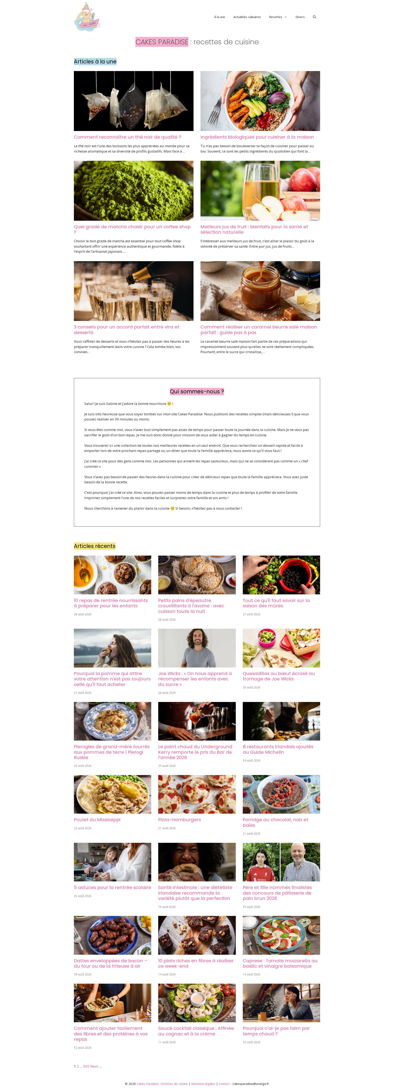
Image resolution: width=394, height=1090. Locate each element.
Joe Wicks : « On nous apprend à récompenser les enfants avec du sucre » (195, 679)
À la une (219, 17)
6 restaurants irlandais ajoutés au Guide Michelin (278, 749)
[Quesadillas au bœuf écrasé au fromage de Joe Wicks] (281, 664)
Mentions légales (203, 1084)
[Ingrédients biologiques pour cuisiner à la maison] (260, 128)
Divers (300, 17)
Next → (96, 1066)
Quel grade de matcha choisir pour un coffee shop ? (132, 229)
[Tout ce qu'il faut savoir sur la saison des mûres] (281, 591)
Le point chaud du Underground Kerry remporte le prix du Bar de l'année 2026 (195, 752)
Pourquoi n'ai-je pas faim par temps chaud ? (276, 1031)
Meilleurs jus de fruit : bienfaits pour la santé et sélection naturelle (254, 229)
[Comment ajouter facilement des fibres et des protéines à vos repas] (112, 1019)
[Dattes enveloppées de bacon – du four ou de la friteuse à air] (112, 952)
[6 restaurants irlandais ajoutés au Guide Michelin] (281, 738)
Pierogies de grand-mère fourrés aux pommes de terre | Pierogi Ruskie (112, 752)
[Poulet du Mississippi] (112, 811)
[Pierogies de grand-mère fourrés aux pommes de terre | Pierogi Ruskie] (112, 738)
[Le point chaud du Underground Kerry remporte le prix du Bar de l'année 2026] (197, 738)
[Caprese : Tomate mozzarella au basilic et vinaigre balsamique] (281, 952)
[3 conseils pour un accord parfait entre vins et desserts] (134, 318)
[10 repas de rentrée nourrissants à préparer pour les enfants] (112, 591)
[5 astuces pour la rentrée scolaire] (112, 878)
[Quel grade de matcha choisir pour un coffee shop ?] (134, 218)
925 (86, 1066)
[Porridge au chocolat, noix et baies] (281, 811)
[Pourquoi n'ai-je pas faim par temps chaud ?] (281, 1019)
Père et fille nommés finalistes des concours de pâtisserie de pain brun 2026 (277, 893)
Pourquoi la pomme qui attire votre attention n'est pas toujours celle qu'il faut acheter (112, 679)
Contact (224, 1084)
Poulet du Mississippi (97, 820)
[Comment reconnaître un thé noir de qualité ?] (134, 128)
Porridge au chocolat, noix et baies (275, 822)
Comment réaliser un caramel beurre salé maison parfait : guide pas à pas (258, 329)
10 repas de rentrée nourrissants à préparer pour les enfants (111, 603)
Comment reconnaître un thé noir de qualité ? (127, 137)
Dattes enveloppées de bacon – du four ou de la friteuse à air (111, 963)
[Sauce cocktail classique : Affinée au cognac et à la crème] (197, 1019)
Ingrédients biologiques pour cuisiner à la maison (257, 137)
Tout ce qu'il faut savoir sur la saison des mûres (276, 603)
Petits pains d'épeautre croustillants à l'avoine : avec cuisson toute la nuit (191, 605)
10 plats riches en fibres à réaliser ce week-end (196, 963)
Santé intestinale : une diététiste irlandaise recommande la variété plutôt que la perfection (195, 893)
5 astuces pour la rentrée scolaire (112, 887)
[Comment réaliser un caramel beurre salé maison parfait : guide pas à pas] (260, 318)
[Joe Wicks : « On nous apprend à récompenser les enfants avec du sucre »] (197, 664)
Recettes (275, 17)
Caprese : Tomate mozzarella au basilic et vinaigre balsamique (280, 963)
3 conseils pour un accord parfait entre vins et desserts (126, 329)
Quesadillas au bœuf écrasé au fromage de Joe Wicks (279, 676)
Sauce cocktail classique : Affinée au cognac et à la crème (196, 1031)
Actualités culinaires (247, 17)
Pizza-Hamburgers (179, 820)
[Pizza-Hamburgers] (197, 811)
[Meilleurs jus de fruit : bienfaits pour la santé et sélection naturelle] (260, 218)
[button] (314, 17)
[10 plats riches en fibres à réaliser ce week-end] (197, 952)
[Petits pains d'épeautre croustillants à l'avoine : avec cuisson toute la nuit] (197, 591)
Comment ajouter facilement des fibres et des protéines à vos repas (111, 1033)
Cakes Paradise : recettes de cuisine (162, 1084)
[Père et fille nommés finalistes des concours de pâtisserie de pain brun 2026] (281, 878)
